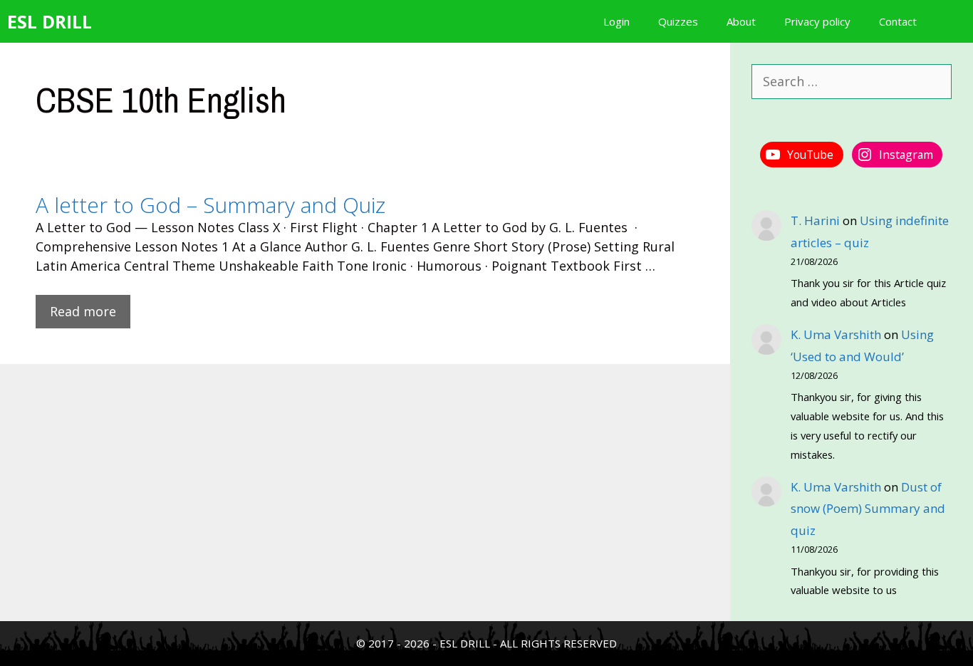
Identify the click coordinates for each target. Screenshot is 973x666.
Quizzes (678, 21)
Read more (83, 311)
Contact (898, 21)
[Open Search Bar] (952, 21)
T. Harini (815, 220)
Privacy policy (817, 21)
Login (616, 21)
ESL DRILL (49, 21)
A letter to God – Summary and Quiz (210, 204)
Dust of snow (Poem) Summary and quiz (868, 508)
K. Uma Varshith (836, 334)
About (741, 21)
